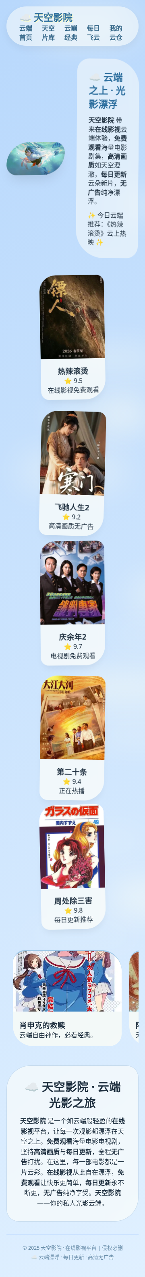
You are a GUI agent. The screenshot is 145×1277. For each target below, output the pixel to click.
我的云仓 (116, 32)
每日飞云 (93, 32)
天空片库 (48, 32)
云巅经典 (70, 32)
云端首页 (25, 32)
